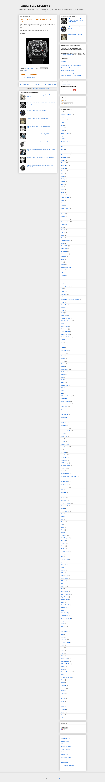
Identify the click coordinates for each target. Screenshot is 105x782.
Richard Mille (64, 591)
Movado (63, 508)
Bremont (63, 181)
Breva (62, 184)
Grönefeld (63, 353)
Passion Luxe (64, 762)
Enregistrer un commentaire (28, 77)
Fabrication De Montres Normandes (70, 299)
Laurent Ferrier (65, 444)
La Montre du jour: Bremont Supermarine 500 (37, 141)
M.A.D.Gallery (64, 463)
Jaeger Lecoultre (65, 401)
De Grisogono (64, 254)
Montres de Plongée (66, 757)
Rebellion (63, 580)
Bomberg (63, 168)
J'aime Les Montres (34, 6)
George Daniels (65, 326)
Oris (62, 524)
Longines (63, 452)
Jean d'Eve (64, 412)
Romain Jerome (65, 607)
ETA (62, 288)
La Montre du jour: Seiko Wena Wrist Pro (36, 110)
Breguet (63, 176)
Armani (63, 128)
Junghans (63, 425)
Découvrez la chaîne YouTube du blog (71, 75)
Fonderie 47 (64, 307)
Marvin (62, 471)
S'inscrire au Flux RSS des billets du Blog (71, 65)
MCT (25, 70)
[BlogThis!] (42, 68)
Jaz (62, 409)
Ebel (62, 272)
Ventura (63, 680)
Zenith (62, 712)
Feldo (62, 302)
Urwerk (63, 666)
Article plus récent (25, 84)
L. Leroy (63, 433)
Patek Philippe (64, 538)
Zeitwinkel (63, 709)
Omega (63, 521)
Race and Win (64, 564)
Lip (61, 449)
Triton (62, 650)
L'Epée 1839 (64, 436)
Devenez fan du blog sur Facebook (70, 67)
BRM (62, 187)
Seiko (62, 623)
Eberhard (63, 275)
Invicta (62, 390)
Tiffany (62, 645)
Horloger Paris (64, 754)
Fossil (62, 312)
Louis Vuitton (64, 460)
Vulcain (63, 690)
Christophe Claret (65, 219)
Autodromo (64, 144)
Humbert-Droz (64, 385)
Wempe (63, 698)
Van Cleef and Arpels (66, 677)
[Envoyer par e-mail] (41, 68)
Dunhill (62, 270)
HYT (62, 387)
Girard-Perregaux (65, 331)
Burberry (63, 195)
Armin (62, 130)
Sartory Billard (64, 615)
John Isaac (64, 420)
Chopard (63, 216)
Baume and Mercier (66, 152)
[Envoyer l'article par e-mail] (37, 68)
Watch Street (64, 768)
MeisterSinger (64, 481)
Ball (62, 146)
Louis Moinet (64, 457)
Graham (63, 345)
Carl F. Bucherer (65, 197)
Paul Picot (63, 540)
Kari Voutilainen (65, 428)
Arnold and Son (65, 133)
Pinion (62, 554)
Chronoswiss (64, 224)
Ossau (62, 527)
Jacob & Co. (64, 398)
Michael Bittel (64, 484)
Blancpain (63, 162)
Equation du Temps (66, 746)
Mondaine (63, 497)
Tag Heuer (63, 639)
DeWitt (62, 259)
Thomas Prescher (65, 642)
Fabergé (63, 296)
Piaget (62, 548)
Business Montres (65, 738)
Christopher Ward (65, 221)
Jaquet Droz (64, 406)
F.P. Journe (64, 294)
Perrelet (63, 546)
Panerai (63, 532)
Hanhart (63, 366)
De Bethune (64, 251)
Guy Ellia (63, 358)
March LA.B (64, 468)
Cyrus (62, 243)
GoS (62, 342)
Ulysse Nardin (64, 658)
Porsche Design (65, 559)
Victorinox (63, 688)
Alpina (62, 125)
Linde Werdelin (65, 446)
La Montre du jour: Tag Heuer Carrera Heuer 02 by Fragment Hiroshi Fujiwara (76, 20)
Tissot (62, 647)
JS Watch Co (64, 422)
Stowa (62, 634)
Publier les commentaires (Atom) (41, 88)
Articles (65, 101)
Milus (62, 495)
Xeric (62, 704)
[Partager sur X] (44, 68)
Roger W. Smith (65, 599)
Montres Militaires (65, 760)
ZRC (62, 717)
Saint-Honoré (64, 613)
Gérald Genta (64, 329)
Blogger (60, 778)
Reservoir (63, 586)
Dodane (63, 264)
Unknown (27, 68)
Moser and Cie (64, 505)
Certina (63, 203)
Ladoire (63, 441)
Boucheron (64, 170)
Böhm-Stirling (64, 165)
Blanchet (63, 160)
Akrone (63, 122)
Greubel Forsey (65, 350)
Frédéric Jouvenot (65, 318)
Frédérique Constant (66, 321)
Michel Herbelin (65, 487)
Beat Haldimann (65, 154)
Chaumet (63, 213)
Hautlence (63, 371)
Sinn (62, 629)
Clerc (62, 227)
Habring (63, 361)
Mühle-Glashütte (65, 511)
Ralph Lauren (64, 575)
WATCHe (63, 696)
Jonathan (63, 61)
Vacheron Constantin (66, 672)
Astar (62, 138)
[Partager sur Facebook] (45, 68)
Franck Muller (64, 315)
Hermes (63, 374)
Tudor (62, 653)
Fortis (62, 310)
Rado (62, 567)
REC (62, 583)
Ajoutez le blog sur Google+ (68, 73)
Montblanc (63, 500)
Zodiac (62, 714)
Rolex (62, 602)
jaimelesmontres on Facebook (66, 84)
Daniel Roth (64, 248)
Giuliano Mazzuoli (65, 334)
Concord (63, 232)
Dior (62, 262)
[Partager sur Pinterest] (47, 68)
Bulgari (62, 189)
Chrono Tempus (65, 741)
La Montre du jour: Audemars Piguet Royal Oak (38, 134)
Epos (62, 283)
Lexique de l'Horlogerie (67, 54)
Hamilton (63, 363)
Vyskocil (63, 693)
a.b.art (62, 117)
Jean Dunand (64, 414)
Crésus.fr (63, 744)
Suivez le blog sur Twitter (67, 70)
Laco (62, 438)
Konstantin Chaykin (66, 430)
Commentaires (67, 103)
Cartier (62, 200)
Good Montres (64, 752)
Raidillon (63, 570)
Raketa (63, 572)
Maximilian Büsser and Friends (69, 476)
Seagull (63, 621)
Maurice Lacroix (65, 473)
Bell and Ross (64, 157)
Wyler (62, 701)
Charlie (63, 211)
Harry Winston (64, 369)
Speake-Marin (64, 631)
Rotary (62, 610)
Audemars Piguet (65, 141)
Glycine (63, 339)
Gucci (62, 355)
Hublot (62, 382)
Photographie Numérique (67, 765)
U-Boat (62, 655)
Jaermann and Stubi (66, 404)
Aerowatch (63, 120)
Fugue (62, 323)
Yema (62, 706)
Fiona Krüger (64, 304)
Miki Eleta (63, 492)
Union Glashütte (65, 661)
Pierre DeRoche (65, 551)
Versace (63, 682)
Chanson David (65, 208)
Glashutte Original (65, 337)
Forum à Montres (65, 749)
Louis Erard (64, 454)
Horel (62, 379)
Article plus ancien (50, 84)
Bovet (62, 173)
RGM (62, 588)
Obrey (62, 519)
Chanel (63, 205)
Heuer (62, 377)
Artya (62, 136)
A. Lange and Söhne (66, 114)
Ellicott (62, 280)
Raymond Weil (64, 578)
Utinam (63, 669)
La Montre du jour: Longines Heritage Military (37, 118)
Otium (62, 530)
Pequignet (63, 543)
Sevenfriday (64, 626)
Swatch (63, 637)
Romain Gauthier (65, 605)
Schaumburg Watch (66, 618)
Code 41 (63, 229)
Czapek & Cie (64, 245)
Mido (62, 489)
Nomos (63, 516)
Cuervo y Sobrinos (65, 240)
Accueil (37, 84)
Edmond (63, 278)
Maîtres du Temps (65, 465)
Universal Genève (65, 664)
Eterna (62, 291)
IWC (62, 393)
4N (61, 111)
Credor (62, 237)
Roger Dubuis (64, 597)
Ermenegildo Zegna (66, 286)
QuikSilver (63, 562)
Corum (62, 235)
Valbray (63, 674)
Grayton (63, 347)
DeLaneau (63, 256)
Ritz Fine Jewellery (66, 594)
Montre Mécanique (66, 503)
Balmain (63, 149)
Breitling (63, 178)
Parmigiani (63, 535)
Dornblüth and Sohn (66, 267)
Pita (62, 556)
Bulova (62, 192)
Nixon (62, 513)
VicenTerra (63, 685)
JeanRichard (64, 417)
